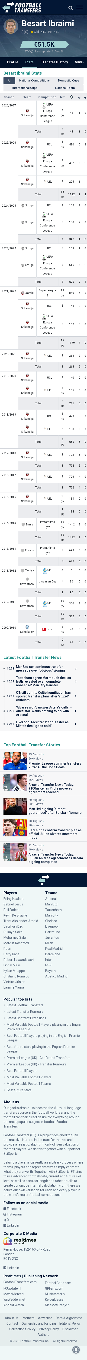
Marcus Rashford (16, 943)
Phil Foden (11, 910)
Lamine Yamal (14, 987)
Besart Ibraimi (48, 23)
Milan (49, 943)
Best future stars (19, 1090)
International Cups (24, 88)
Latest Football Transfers (25, 1005)
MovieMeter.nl (13, 1294)
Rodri (7, 948)
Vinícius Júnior (14, 982)
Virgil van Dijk (13, 926)
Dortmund (52, 932)
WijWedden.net (14, 1299)
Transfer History (54, 62)
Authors (43, 1334)
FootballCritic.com (58, 1283)
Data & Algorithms (69, 1318)
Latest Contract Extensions (26, 1018)
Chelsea (51, 921)
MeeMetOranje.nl (57, 1305)
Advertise (45, 1318)
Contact (12, 1323)
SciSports (10, 1153)
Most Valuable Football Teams (29, 1084)
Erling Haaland (13, 899)
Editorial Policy (70, 1323)
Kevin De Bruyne (15, 915)
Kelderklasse (54, 1299)
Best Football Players (22, 1071)
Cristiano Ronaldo (16, 976)
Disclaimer (70, 1329)
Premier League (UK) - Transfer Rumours (37, 1064)
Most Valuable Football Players (29, 1077)
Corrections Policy (22, 1329)
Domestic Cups (68, 80)
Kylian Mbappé (14, 971)
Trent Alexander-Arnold (20, 921)
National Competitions (34, 80)
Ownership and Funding (39, 1323)
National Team (65, 88)
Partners (28, 1318)
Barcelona (52, 954)
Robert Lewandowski (18, 960)
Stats (29, 62)
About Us (11, 1318)
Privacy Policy (49, 1329)
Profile (12, 62)
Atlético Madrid (56, 976)
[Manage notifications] (76, 1350)
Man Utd (51, 904)
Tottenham (53, 910)
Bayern (50, 971)
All (9, 80)
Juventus (52, 937)
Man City (51, 915)
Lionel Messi (12, 965)
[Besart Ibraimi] (10, 26)
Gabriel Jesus (13, 904)
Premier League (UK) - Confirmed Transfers (38, 1058)
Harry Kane (11, 954)
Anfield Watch (13, 1305)
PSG (48, 965)
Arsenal (51, 899)
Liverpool (51, 926)
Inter (48, 960)
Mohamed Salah (15, 937)
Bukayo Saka (13, 932)
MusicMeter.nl (55, 1294)
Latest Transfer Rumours (25, 1011)
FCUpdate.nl (12, 1288)
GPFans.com (54, 1288)
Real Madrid (54, 948)
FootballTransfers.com (20, 1282)
